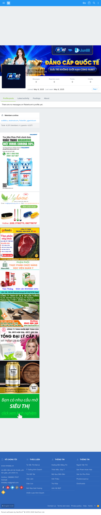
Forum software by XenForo (23, 512)
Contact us (52, 506)
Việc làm (29, 479)
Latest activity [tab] (23, 98)
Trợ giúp (54, 483)
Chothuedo (80, 483)
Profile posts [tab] (8, 98)
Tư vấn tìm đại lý (33, 465)
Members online (11, 115)
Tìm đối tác (30, 474)
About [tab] (46, 98)
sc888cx (4, 120)
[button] (3, 3)
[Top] (94, 506)
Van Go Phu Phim (83, 474)
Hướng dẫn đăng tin (59, 465)
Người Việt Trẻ (82, 465)
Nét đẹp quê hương (34, 488)
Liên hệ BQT (56, 488)
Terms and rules (63, 506)
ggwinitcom (31, 120)
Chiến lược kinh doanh (35, 493)
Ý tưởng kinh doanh (34, 469)
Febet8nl (22, 120)
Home (90, 506)
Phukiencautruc (82, 479)
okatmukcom (13, 120)
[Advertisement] (50, 24)
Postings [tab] (36, 98)
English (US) (9, 506)
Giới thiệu (55, 479)
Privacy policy (76, 506)
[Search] (94, 3)
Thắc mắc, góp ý (58, 469)
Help (85, 506)
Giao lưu (29, 483)
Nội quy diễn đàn (58, 474)
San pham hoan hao (84, 469)
